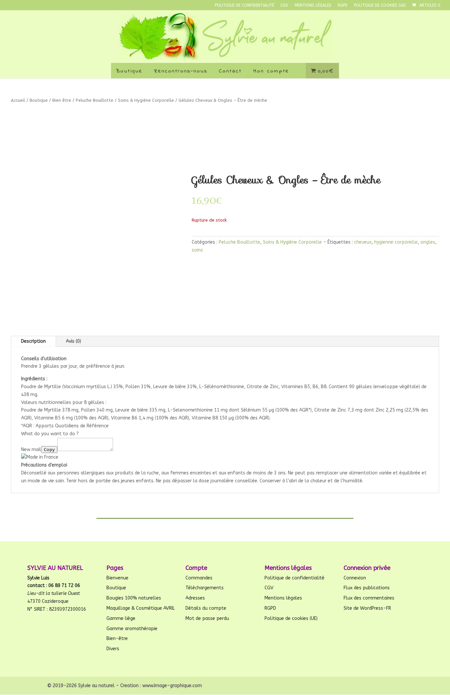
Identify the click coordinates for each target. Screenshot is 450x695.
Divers (112, 649)
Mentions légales (313, 5)
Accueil (18, 100)
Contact (230, 71)
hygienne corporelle (396, 242)
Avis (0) (73, 341)
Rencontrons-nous (181, 71)
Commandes (198, 578)
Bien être (61, 100)
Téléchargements (204, 588)
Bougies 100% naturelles (133, 598)
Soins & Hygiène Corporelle (146, 100)
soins (197, 250)
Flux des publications (367, 588)
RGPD (343, 5)
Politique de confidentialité (244, 5)
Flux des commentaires (369, 598)
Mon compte (271, 71)
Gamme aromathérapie (131, 628)
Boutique (129, 71)
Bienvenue (117, 578)
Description (33, 341)
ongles (427, 242)
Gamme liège (120, 618)
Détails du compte (205, 608)
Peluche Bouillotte (94, 100)
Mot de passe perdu (207, 618)
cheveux (363, 242)
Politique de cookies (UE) (380, 5)
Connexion (355, 578)
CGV (284, 5)
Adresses (195, 598)
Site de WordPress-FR (367, 608)
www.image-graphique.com (172, 685)
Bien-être (117, 638)
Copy (49, 449)
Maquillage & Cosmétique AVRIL (140, 608)
